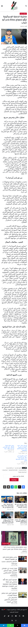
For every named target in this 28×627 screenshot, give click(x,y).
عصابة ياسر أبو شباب (22, 470)
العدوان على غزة (18, 467)
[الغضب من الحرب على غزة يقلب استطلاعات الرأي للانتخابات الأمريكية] (21, 499)
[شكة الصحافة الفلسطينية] (14, 5)
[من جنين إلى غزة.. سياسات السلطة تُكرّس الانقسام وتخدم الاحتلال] (21, 515)
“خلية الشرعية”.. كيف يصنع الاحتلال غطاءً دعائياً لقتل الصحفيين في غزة (7, 505)
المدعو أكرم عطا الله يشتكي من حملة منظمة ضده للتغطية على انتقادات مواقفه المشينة (9, 584)
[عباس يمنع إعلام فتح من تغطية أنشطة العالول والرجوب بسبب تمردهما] (22, 559)
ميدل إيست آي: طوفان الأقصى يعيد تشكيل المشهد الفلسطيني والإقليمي (9, 571)
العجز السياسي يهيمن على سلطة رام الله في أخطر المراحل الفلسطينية (7, 521)
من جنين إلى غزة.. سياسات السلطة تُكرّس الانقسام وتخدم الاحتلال (21, 521)
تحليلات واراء (23, 13)
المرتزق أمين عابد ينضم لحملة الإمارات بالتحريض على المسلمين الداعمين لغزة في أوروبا (9, 597)
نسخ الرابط (14, 479)
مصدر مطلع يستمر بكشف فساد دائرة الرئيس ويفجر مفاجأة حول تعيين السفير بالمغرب (15, 549)
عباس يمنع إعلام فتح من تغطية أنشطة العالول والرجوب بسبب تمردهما (9, 560)
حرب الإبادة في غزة (10, 467)
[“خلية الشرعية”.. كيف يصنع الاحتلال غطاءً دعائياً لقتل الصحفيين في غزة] (7, 499)
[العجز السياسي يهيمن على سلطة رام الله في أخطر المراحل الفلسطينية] (7, 515)
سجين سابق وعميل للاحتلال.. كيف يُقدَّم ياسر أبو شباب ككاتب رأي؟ (8, 447)
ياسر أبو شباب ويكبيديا (22, 472)
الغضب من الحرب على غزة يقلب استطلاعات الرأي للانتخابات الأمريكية (21, 505)
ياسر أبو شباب (4, 470)
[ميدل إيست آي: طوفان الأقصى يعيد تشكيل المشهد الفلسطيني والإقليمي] (22, 570)
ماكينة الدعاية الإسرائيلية (13, 470)
